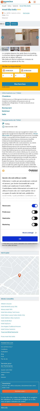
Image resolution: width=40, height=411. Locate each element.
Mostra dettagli (28, 233)
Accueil (4, 6)
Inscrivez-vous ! (20, 391)
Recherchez (20, 84)
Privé (2, 356)
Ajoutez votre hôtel (6, 370)
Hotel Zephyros (6, 323)
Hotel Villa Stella (25, 6)
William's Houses (6, 304)
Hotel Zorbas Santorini (8, 329)
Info (7, 24)
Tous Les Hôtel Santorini (9, 332)
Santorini (15, 6)
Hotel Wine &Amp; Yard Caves (10, 312)
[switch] (35, 212)
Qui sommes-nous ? (7, 347)
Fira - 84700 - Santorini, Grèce (12, 13)
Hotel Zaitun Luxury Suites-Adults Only (13, 315)
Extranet (3, 377)
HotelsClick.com (7, 2)
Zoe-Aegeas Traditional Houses (11, 326)
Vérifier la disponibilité (11, 66)
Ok (20, 404)
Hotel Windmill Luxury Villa (9, 306)
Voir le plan (26, 13)
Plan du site (4, 359)
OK (20, 239)
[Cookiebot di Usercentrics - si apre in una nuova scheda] (29, 170)
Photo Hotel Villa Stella (8, 336)
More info (4, 407)
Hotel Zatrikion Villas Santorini (10, 318)
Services (14, 24)
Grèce (9, 6)
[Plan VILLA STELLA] (19, 275)
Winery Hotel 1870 (6, 309)
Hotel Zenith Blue (6, 321)
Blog (2, 354)
